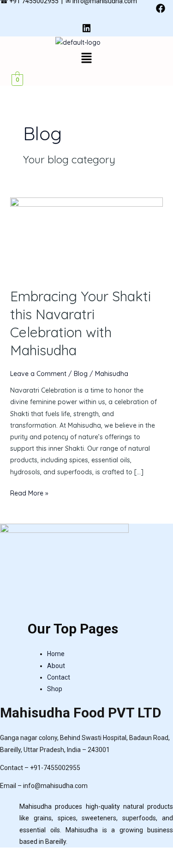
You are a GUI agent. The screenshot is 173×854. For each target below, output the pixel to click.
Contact (58, 677)
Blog (81, 374)
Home (56, 653)
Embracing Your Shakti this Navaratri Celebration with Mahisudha (80, 323)
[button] (86, 58)
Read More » (29, 492)
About (56, 665)
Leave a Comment (38, 374)
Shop (54, 689)
